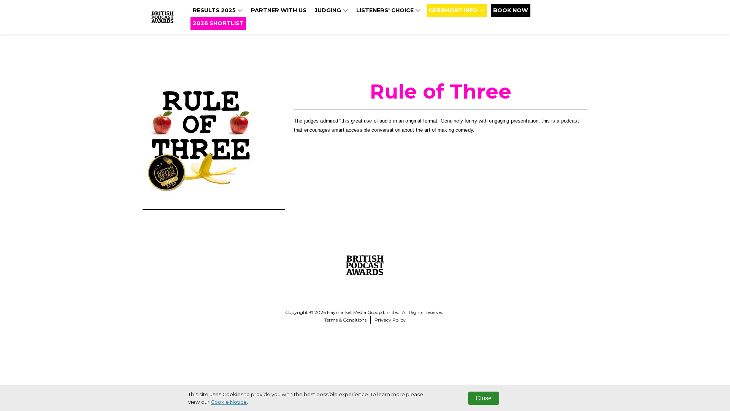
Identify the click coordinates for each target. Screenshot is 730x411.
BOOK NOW (510, 10)
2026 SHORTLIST (218, 23)
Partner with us (278, 10)
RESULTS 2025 (215, 10)
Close (484, 398)
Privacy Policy (390, 320)
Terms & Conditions (345, 320)
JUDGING (329, 10)
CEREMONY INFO (454, 10)
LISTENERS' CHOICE (385, 10)
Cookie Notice (229, 402)
